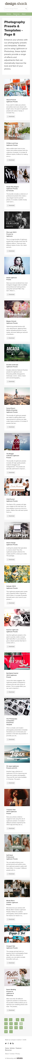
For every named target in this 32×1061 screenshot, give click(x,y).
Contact (12, 1054)
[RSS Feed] (13, 1043)
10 (11, 1028)
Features (18, 1048)
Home (7, 1048)
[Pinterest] (10, 1043)
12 (21, 1028)
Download (11, 116)
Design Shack (16, 4)
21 (6, 1032)
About (24, 14)
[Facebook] (8, 1043)
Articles (8, 14)
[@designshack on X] (5, 1043)
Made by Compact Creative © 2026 (15, 1040)
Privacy (18, 1054)
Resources (16, 14)
